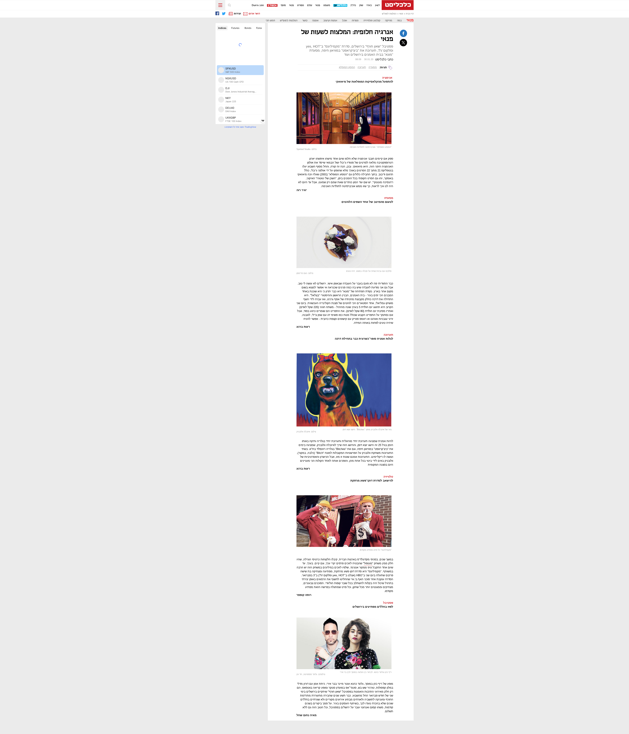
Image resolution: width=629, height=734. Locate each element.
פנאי (317, 5)
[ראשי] (398, 5)
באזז (369, 5)
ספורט (300, 5)
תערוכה (362, 67)
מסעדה (373, 67)
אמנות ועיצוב (330, 20)
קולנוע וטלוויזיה (371, 20)
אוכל (344, 20)
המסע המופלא (347, 67)
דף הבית (410, 14)
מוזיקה (388, 20)
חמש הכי (270, 20)
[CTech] (272, 5)
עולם (309, 5)
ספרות (355, 20)
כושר (304, 20)
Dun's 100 (258, 5)
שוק (361, 5)
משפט (326, 5)
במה (399, 20)
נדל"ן (353, 5)
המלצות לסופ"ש (389, 14)
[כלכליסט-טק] (340, 5)
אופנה (315, 20)
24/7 (377, 5)
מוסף (283, 5)
